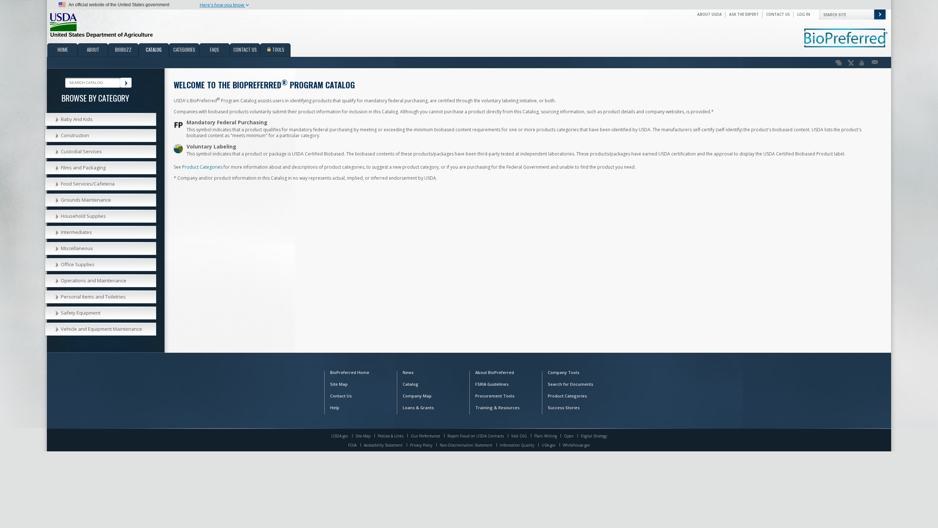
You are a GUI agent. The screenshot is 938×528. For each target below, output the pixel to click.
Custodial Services (81, 151)
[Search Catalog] (126, 83)
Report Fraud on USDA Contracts (475, 436)
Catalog (154, 49)
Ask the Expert (744, 14)
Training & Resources (497, 407)
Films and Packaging (83, 167)
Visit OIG (519, 436)
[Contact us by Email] (875, 63)
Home (63, 49)
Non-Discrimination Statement (466, 445)
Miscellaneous (77, 248)
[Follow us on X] (850, 63)
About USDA (709, 14)
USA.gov (548, 445)
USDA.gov (339, 436)
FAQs (214, 49)
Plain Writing (546, 436)
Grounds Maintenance (86, 200)
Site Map (339, 384)
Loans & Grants (418, 407)
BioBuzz (123, 49)
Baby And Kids (77, 119)
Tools (277, 49)
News (408, 372)
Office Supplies (78, 264)
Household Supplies (83, 216)
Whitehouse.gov (576, 445)
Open (569, 436)
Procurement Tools (494, 396)
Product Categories (202, 167)
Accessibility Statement (383, 445)
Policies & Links (390, 436)
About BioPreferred (494, 372)
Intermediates (76, 232)
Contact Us (778, 14)
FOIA (352, 445)
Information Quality (517, 445)
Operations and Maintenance (93, 280)
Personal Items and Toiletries (93, 296)
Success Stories (564, 407)
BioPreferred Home (349, 372)
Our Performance (425, 436)
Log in (803, 14)
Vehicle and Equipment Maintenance (101, 329)
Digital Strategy (594, 436)
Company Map (417, 396)
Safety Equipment (80, 312)
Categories (184, 49)
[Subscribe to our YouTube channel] (863, 63)
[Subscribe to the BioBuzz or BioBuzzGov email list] (838, 63)
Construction (75, 135)
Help (334, 407)
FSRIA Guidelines (492, 384)
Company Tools (563, 372)
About (93, 49)
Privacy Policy (421, 445)
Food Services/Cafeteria (88, 183)
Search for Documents (570, 384)
